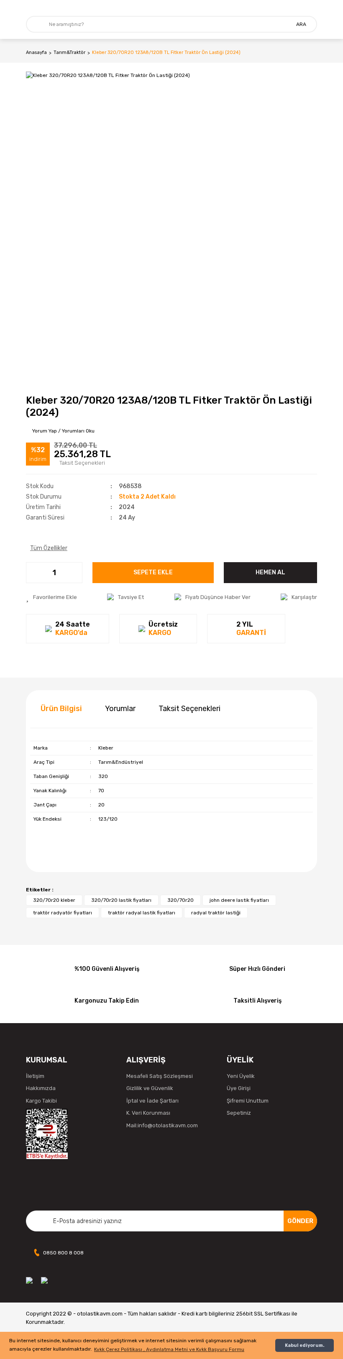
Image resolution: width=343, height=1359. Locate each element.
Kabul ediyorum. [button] (304, 1345)
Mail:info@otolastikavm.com (162, 1125)
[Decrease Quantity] (32, 573)
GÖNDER (300, 1221)
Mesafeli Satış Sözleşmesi (159, 1076)
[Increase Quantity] (75, 573)
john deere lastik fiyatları (239, 900)
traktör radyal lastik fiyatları (141, 913)
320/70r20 (180, 900)
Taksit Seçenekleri (189, 708)
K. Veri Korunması (148, 1113)
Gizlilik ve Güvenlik (149, 1088)
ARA (301, 24)
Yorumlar (120, 708)
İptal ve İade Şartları (152, 1101)
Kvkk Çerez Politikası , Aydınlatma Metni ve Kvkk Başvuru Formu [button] (169, 1349)
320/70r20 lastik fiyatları (121, 900)
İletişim (35, 1076)
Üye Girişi (239, 1088)
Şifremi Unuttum (248, 1101)
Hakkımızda (41, 1088)
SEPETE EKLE (153, 572)
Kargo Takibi (41, 1101)
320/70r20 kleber (54, 900)
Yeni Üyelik (241, 1076)
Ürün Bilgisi (61, 708)
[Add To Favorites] (51, 597)
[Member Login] (311, 8)
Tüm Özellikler (48, 548)
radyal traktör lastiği (216, 913)
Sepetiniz (239, 1113)
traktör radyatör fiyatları (62, 913)
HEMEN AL (270, 572)
